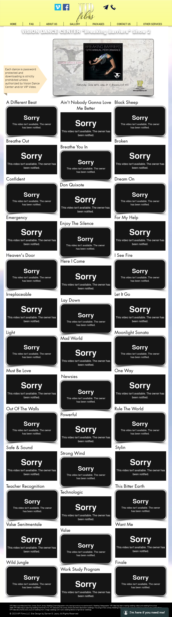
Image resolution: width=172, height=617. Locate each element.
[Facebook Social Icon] (66, 7)
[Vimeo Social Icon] (58, 7)
